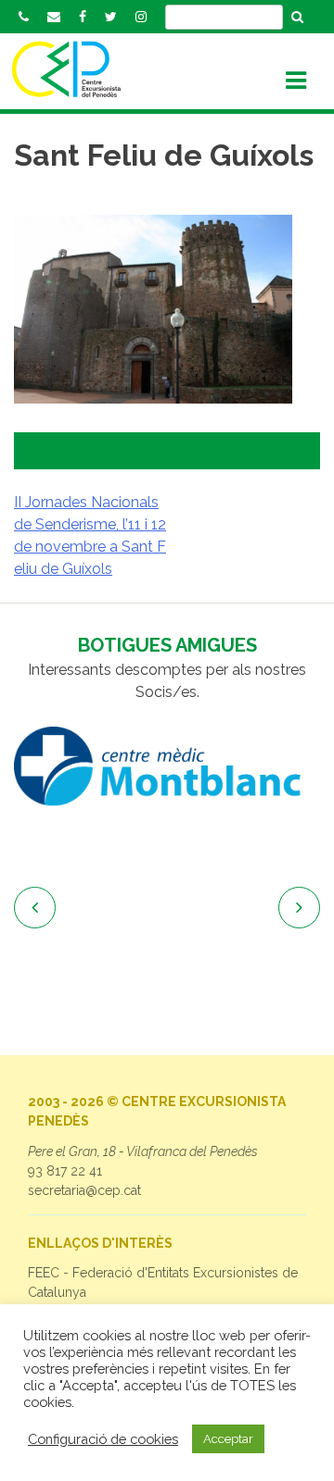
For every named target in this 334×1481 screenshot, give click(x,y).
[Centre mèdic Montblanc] (167, 766)
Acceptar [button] (228, 1439)
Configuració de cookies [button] (103, 1439)
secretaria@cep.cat (84, 1190)
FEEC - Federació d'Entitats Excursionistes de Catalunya (163, 1282)
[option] (167, 766)
